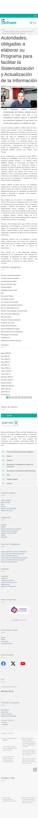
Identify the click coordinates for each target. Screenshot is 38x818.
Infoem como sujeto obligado (8, 508)
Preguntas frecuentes (6, 643)
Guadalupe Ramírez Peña (9, 290)
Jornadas (4, 263)
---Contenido (4, 724)
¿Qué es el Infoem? (6, 500)
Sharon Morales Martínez (9, 325)
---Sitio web (4, 722)
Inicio (3, 29)
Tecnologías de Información (9, 334)
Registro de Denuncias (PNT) (9, 533)
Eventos (3, 639)
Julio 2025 (4, 391)
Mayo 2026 (4, 362)
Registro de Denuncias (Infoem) (9, 531)
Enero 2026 (4, 374)
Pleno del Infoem (6, 317)
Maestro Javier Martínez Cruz (10, 308)
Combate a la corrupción (7, 580)
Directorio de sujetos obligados (9, 562)
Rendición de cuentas (7, 323)
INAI (2, 293)
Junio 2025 (4, 394)
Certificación (4, 578)
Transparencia (5, 337)
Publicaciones (4, 641)
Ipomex (9, 415)
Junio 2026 (4, 359)
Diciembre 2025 (6, 377)
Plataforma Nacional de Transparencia (11, 529)
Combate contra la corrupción (10, 278)
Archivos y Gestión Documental (10, 275)
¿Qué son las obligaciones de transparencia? (13, 560)
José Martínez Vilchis (7, 299)
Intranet (9, 483)
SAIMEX (3, 535)
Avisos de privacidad (6, 714)
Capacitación (4, 576)
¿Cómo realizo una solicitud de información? (13, 553)
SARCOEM (4, 537)
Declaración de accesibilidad (8, 716)
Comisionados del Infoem (9, 281)
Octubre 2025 (5, 383)
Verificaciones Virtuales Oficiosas (11, 340)
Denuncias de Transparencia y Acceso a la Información (20, 465)
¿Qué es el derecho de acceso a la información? (14, 551)
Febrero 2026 (5, 371)
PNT (8, 475)
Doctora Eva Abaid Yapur (8, 284)
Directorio (3, 506)
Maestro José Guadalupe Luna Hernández (14, 311)
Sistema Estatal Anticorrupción (10, 329)
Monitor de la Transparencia (8, 586)
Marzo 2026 (4, 368)
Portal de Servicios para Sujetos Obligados (20, 452)
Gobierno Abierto (6, 287)
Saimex (9, 456)
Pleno (2, 504)
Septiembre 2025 (6, 386)
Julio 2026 (4, 356)
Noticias (3, 637)
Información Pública (7, 296)
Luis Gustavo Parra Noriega (9, 302)
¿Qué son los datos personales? (9, 555)
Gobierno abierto (5, 584)
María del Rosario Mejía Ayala (10, 314)
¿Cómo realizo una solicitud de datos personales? (14, 557)
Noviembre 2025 (6, 380)
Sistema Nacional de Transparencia (12, 331)
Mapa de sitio (4, 712)
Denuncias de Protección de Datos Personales (21, 471)
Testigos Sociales (12, 479)
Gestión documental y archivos (9, 582)
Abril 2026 (4, 365)
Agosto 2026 (5, 353)
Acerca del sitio (5, 710)
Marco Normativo (5, 502)
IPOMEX (3, 527)
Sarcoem (9, 460)
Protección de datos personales (10, 320)
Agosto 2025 (5, 389)
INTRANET (4, 525)
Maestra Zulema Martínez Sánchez (12, 305)
